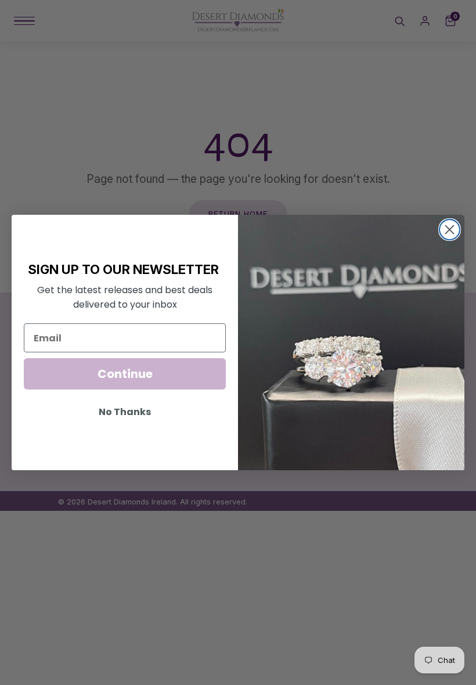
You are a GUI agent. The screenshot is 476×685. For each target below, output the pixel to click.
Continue (125, 374)
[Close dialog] (449, 229)
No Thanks (125, 412)
